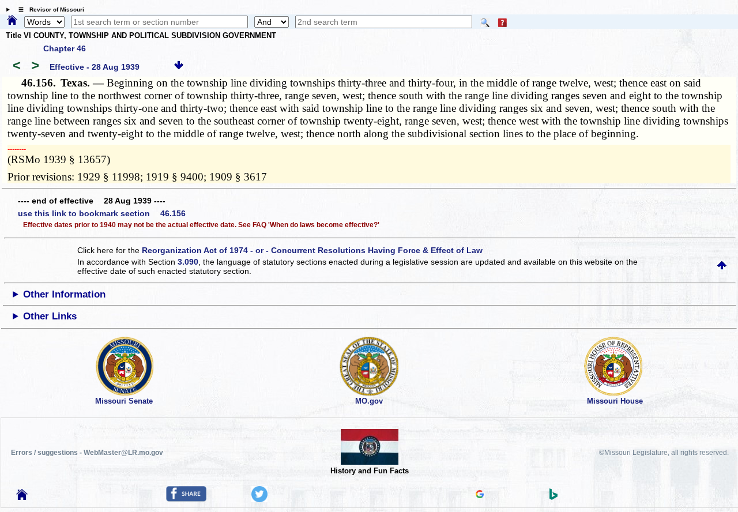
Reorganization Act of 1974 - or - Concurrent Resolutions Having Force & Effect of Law (312, 250)
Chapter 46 (64, 48)
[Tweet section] (259, 499)
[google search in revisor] (480, 495)
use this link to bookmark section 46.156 (102, 213)
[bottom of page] (178, 66)
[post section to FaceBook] (186, 498)
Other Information (64, 294)
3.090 (188, 261)
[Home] (12, 21)
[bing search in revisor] (553, 497)
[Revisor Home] (22, 497)
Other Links (50, 316)
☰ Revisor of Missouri (48, 9)
